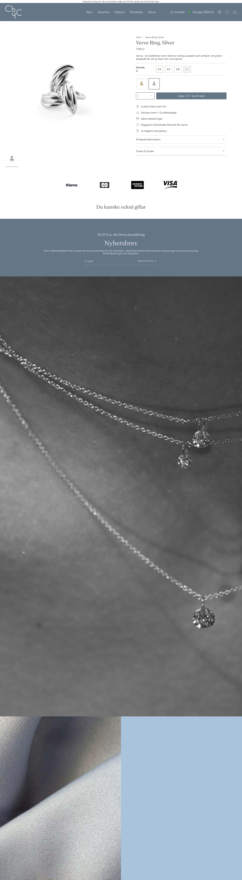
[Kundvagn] (235, 12)
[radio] (141, 83)
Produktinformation (148, 139)
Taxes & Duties (145, 151)
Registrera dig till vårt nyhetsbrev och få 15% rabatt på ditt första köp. (121, 1)
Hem (138, 37)
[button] (103, 12)
